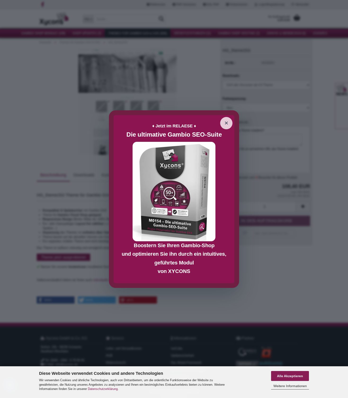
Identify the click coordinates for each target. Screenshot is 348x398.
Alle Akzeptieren (290, 376)
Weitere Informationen (290, 386)
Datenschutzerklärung (103, 389)
